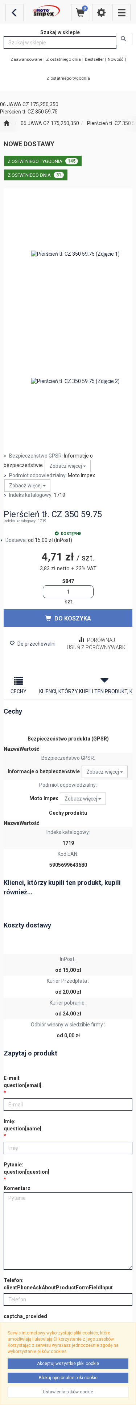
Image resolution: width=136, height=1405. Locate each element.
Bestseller (94, 59)
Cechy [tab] (18, 691)
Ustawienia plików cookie (68, 1391)
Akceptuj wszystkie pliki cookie (68, 1363)
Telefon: (58, 1283)
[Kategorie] (121, 12)
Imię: (22, 1124)
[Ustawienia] (101, 12)
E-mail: (22, 1081)
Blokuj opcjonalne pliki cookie (68, 1377)
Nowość (115, 59)
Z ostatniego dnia (63, 59)
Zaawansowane (26, 59)
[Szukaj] (124, 39)
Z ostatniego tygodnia (68, 78)
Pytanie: (26, 1168)
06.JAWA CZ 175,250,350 (50, 123)
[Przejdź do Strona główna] (6, 124)
